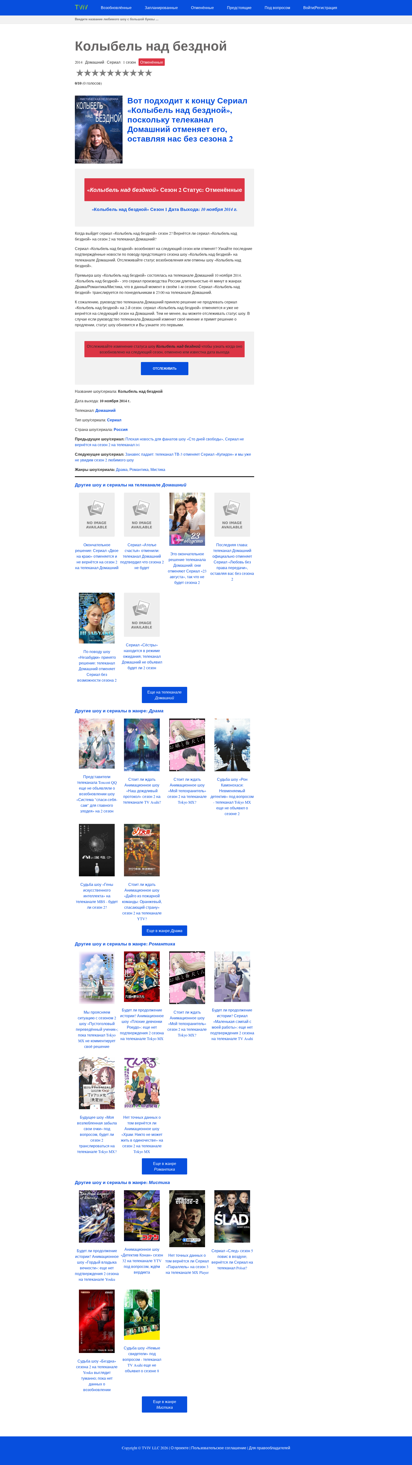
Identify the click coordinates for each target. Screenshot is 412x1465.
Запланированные (161, 7)
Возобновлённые (116, 7)
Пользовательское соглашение (218, 1447)
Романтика (139, 469)
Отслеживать (164, 368)
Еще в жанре (164, 930)
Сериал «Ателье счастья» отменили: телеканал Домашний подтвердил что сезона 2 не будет (142, 556)
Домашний (105, 410)
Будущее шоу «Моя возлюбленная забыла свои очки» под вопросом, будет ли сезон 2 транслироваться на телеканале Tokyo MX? (97, 1134)
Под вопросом (277, 7)
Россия (121, 429)
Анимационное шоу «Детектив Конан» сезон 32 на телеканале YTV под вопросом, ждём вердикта (142, 1261)
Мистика (157, 469)
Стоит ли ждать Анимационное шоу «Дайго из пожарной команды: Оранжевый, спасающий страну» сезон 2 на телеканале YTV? (142, 901)
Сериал (114, 420)
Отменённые (202, 7)
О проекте (180, 1447)
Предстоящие (239, 7)
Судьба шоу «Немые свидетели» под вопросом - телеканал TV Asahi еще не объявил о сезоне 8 (142, 1359)
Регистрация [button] (326, 7)
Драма (122, 469)
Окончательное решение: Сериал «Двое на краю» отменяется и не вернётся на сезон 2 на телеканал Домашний (96, 556)
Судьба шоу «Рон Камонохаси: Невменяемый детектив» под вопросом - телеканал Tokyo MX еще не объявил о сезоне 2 (232, 796)
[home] (81, 7)
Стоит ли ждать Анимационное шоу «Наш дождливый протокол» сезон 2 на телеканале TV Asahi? (142, 791)
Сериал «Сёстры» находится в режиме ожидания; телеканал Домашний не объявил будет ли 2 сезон (142, 656)
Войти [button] (308, 7)
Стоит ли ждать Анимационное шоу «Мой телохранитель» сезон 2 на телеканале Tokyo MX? (187, 791)
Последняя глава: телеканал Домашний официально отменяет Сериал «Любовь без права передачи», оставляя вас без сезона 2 (232, 562)
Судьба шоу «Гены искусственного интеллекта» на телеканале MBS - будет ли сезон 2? (97, 896)
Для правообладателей (269, 1447)
